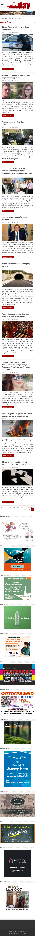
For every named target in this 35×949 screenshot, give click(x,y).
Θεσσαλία (15, 32)
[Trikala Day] (17, 5)
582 (6, 512)
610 (20, 512)
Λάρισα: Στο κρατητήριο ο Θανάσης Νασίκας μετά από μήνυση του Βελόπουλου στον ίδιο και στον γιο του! (17, 170)
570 (18, 507)
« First (2, 507)
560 (14, 507)
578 (25, 509)
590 (12, 512)
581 (2, 512)
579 (29, 509)
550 (10, 507)
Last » (27, 512)
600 (16, 512)
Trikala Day (23, 933)
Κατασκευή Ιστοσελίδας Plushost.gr (17, 931)
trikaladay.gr (3, 18)
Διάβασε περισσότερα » (8, 69)
